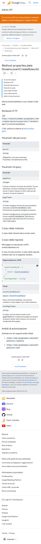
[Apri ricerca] (29, 2)
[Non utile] (26, 55)
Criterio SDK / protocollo (10, 487)
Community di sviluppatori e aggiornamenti (17, 463)
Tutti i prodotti (7, 524)
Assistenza (6, 449)
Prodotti (15, 45)
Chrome (5, 509)
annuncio (18, 20)
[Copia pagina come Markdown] (12, 73)
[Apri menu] (3, 2)
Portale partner (7, 476)
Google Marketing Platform (11, 480)
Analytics (23, 2)
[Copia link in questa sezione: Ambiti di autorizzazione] (29, 328)
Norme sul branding (9, 491)
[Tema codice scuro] (37, 265)
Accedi (35, 3)
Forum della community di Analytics (14, 466)
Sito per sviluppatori (9, 442)
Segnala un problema (9, 453)
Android (5, 506)
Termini (4, 533)
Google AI (5, 520)
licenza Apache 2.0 (31, 380)
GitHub (4, 20)
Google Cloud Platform (10, 516)
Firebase (5, 513)
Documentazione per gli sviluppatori (17, 48)
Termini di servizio (8, 484)
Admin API (7, 9)
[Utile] (22, 55)
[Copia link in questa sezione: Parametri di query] (23, 167)
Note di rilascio (7, 445)
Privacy (12, 533)
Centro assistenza (8, 438)
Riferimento (8, 51)
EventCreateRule (21, 272)
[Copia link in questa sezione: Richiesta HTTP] (19, 111)
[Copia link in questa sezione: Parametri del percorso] (28, 138)
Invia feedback (10, 60)
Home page (6, 45)
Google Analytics (26, 45)
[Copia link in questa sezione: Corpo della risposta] (25, 240)
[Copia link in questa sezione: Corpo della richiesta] (26, 228)
